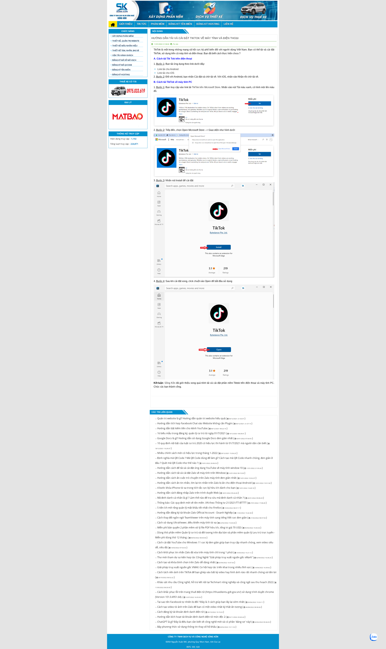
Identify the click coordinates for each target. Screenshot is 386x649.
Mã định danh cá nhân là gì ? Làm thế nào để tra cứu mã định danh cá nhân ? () (209, 497)
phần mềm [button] (157, 24)
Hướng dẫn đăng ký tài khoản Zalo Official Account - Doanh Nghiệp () (204, 512)
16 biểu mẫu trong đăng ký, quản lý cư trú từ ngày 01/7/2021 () (200, 433)
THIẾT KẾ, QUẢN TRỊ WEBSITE (125, 40)
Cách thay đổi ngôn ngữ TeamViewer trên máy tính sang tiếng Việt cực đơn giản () (211, 517)
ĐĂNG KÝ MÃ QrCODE (122, 65)
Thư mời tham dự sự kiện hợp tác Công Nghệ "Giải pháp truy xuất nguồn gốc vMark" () (214, 557)
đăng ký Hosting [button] (207, 24)
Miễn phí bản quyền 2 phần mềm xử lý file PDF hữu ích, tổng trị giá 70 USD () (208, 527)
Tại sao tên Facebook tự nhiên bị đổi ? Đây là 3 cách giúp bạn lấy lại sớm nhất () (209, 602)
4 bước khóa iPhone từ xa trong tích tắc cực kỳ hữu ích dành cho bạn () (205, 487)
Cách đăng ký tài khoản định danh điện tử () (189, 611)
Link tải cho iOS (165, 73)
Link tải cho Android (168, 69)
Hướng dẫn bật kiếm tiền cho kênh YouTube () (191, 428)
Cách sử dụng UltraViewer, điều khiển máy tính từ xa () (195, 522)
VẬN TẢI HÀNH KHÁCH (122, 55)
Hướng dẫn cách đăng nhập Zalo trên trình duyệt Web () (197, 492)
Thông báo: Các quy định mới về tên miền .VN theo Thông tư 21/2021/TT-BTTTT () (211, 502)
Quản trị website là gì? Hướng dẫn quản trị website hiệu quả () (200, 418)
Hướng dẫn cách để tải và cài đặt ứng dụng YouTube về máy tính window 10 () (209, 468)
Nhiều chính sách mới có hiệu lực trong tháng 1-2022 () (196, 453)
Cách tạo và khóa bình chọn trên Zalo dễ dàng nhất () (195, 562)
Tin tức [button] (142, 24)
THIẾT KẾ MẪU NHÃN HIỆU (124, 45)
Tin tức (175, 44)
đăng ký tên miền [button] (180, 24)
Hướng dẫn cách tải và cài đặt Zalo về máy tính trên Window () (200, 473)
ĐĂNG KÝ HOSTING (121, 74)
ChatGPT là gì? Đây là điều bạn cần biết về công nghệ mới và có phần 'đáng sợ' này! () (213, 621)
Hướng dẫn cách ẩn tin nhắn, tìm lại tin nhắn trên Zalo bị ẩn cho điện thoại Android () (213, 482)
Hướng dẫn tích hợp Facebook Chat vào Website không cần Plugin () (203, 423)
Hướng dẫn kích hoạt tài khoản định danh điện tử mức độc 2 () (200, 616)
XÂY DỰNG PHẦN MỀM (123, 36)
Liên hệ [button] (228, 24)
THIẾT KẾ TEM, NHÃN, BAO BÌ (125, 50)
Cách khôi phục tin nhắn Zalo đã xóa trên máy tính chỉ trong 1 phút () (204, 552)
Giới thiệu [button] (125, 24)
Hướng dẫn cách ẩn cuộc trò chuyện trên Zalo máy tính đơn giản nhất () (205, 477)
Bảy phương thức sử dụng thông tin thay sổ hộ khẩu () (195, 626)
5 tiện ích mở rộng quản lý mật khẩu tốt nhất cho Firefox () (198, 507)
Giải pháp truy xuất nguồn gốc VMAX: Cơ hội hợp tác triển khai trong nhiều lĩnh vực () (213, 567)
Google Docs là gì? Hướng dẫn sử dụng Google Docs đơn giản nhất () (204, 438)
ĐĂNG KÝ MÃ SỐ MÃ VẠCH (124, 60)
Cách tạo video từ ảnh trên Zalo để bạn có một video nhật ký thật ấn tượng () (208, 607)
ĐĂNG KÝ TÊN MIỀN (121, 69)
